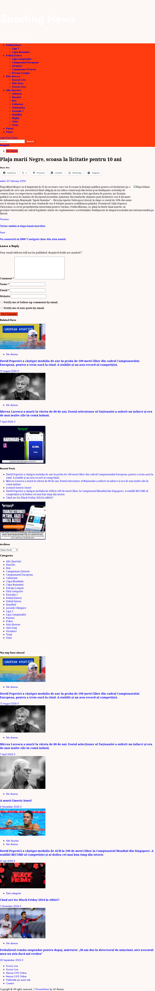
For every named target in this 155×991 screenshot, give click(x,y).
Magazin (5, 145)
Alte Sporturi (13, 90)
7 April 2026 (7, 421)
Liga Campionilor (22, 59)
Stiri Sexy (17, 83)
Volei (15, 121)
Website (5, 296)
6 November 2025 (10, 807)
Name (4, 284)
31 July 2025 (7, 861)
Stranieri (17, 66)
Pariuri (10, 128)
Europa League (21, 73)
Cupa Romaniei (20, 52)
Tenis (15, 125)
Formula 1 (17, 111)
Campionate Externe (24, 69)
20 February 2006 (16, 181)
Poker (9, 132)
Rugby (15, 118)
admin (3, 181)
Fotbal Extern (14, 55)
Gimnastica (18, 107)
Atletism (17, 93)
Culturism (17, 104)
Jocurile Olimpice (16, 608)
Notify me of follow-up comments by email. (31, 302)
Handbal (17, 114)
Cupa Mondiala (14, 581)
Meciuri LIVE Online (16, 973)
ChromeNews (42, 989)
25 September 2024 (11, 960)
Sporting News (37, 19)
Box (14, 100)
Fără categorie (14, 591)
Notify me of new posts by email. (24, 308)
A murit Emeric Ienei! (18, 487)
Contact (10, 983)
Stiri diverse (13, 76)
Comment (7, 278)
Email (4, 290)
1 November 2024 (10, 906)
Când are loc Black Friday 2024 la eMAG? (29, 497)
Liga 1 (15, 48)
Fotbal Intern (13, 45)
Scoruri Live (19, 80)
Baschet (16, 97)
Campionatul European (25, 62)
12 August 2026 (8, 371)
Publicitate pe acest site (18, 980)
